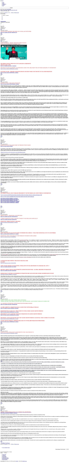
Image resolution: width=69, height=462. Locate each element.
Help (3, 5)
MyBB (17, 461)
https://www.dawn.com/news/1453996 (7, 146)
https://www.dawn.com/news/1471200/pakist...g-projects (9, 333)
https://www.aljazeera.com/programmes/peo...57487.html (9, 222)
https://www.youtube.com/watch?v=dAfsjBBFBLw (8, 236)
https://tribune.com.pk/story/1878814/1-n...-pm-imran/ (9, 198)
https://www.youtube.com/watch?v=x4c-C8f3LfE (8, 266)
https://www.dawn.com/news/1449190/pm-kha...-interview (9, 68)
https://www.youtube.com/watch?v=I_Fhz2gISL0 (8, 65)
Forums (1, 10)
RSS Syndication (4, 459)
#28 (1, 298)
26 (11, 12)
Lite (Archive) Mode (5, 457)
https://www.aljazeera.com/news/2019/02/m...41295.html (9, 308)
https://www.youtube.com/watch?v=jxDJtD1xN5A (9, 219)
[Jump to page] (16, 12)
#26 (1, 213)
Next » (13, 12)
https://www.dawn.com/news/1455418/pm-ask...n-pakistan (10, 201)
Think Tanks (5, 10)
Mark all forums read (5, 458)
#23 (1, 81)
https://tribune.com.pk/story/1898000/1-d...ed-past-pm (9, 274)
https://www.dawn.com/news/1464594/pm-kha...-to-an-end (9, 318)
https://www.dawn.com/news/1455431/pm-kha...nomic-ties (10, 199)
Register (9, 9)
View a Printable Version (6, 447)
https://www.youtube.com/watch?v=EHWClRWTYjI (9, 216)
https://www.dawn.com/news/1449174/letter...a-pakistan (9, 72)
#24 (1, 143)
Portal (3, 2)
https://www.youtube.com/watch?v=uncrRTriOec (8, 270)
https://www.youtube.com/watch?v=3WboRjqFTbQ (9, 304)
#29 (1, 330)
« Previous (5, 12)
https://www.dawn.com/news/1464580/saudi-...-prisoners (9, 321)
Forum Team (4, 454)
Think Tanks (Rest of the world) (12, 10)
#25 (1, 191)
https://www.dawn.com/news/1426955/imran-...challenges (10, 202)
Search (3, 3)
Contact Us (4, 455)
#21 (1, 29)
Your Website (4, 456)
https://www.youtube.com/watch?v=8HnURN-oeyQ (9, 32)
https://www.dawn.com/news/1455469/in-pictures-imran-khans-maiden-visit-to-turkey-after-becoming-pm (17, 196)
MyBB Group (24, 461)
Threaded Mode (3, 21)
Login (7, 9)
